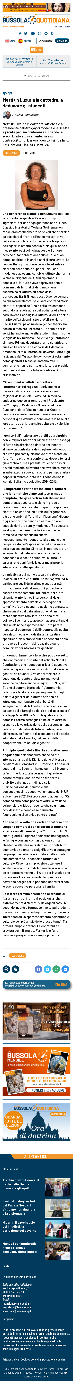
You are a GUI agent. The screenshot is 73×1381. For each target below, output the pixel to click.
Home (29, 75)
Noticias (27, 40)
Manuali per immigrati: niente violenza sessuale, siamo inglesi (20, 1248)
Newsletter (45, 41)
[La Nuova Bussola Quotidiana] (36, 20)
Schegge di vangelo (19, 59)
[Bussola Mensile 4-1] (36, 1021)
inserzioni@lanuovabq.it (17, 1311)
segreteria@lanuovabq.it (17, 1307)
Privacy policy (11, 1359)
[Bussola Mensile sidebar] (36, 1071)
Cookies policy (29, 1359)
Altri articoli (37, 1156)
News (12, 40)
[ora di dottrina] (36, 1122)
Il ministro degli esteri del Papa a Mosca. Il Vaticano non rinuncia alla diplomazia (19, 1207)
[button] (36, 49)
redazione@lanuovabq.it (17, 1303)
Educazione (43, 75)
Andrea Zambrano (25, 114)
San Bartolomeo (53, 60)
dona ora (62, 40)
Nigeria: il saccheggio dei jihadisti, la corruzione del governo (19, 1226)
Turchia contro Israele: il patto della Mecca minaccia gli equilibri (21, 1184)
